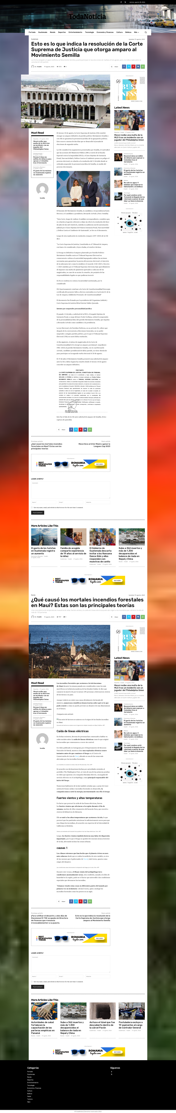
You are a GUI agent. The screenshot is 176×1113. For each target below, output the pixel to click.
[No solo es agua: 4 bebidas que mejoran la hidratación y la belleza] (118, 184)
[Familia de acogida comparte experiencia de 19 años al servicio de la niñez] (73, 537)
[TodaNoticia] (88, 16)
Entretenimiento (37, 153)
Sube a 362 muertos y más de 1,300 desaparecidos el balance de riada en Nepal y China (130, 553)
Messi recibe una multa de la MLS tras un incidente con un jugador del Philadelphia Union (41, 145)
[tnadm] (33, 66)
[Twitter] (125, 2)
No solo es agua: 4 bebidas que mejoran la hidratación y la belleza (133, 185)
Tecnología (127, 193)
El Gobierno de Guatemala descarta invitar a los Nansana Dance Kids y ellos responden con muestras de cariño (101, 555)
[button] (146, 32)
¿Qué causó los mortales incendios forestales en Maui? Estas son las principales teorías (46, 446)
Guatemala (34, 39)
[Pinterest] (133, 67)
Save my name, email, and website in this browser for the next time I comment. (58, 507)
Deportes (35, 138)
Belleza (126, 180)
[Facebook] (121, 2)
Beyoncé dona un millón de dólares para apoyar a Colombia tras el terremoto (42, 160)
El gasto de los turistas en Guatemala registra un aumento (42, 172)
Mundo (121, 561)
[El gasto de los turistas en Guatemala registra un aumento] (118, 172)
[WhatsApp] (143, 67)
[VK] (138, 67)
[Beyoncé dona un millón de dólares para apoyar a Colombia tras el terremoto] (118, 157)
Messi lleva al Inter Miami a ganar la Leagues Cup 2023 (94, 445)
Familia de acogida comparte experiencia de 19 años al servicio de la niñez (73, 552)
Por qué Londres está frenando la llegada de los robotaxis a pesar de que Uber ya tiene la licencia (134, 198)
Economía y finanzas (39, 167)
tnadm (39, 66)
